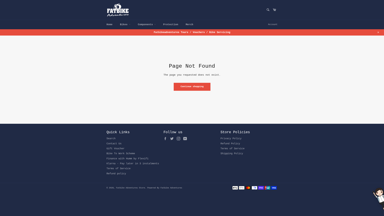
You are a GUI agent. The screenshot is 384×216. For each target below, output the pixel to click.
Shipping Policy (231, 153)
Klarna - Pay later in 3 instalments (132, 163)
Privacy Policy (231, 138)
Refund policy (116, 173)
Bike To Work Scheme (120, 153)
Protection (170, 24)
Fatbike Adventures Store (130, 188)
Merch (189, 24)
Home (109, 24)
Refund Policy (230, 143)
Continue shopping (192, 86)
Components (146, 24)
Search (111, 138)
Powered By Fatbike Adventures (164, 188)
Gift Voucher (115, 148)
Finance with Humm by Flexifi (127, 158)
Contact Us (114, 143)
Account (273, 24)
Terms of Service (118, 168)
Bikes (124, 24)
